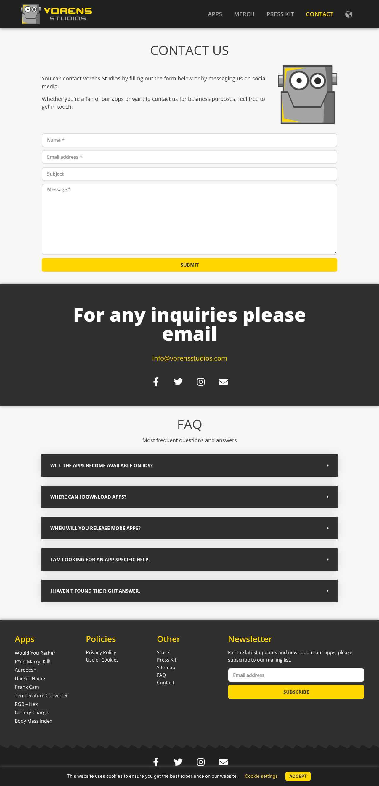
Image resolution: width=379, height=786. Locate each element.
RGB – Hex (26, 704)
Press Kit (166, 660)
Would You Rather (35, 653)
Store (163, 652)
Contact (165, 682)
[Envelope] (223, 382)
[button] (189, 465)
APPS (215, 14)
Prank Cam (27, 687)
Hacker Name (30, 678)
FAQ (161, 675)
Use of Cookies (102, 660)
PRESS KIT (280, 14)
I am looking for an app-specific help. (100, 559)
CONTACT (319, 14)
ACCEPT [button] (298, 776)
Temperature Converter (41, 695)
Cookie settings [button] (261, 776)
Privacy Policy (101, 652)
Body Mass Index (33, 721)
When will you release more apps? (95, 528)
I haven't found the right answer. (95, 591)
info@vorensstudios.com (189, 358)
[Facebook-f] (156, 382)
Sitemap (166, 667)
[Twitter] (178, 382)
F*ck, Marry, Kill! (32, 661)
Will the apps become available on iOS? (101, 465)
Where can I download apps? (88, 497)
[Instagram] (201, 382)
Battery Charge (31, 712)
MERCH (244, 14)
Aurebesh (25, 670)
